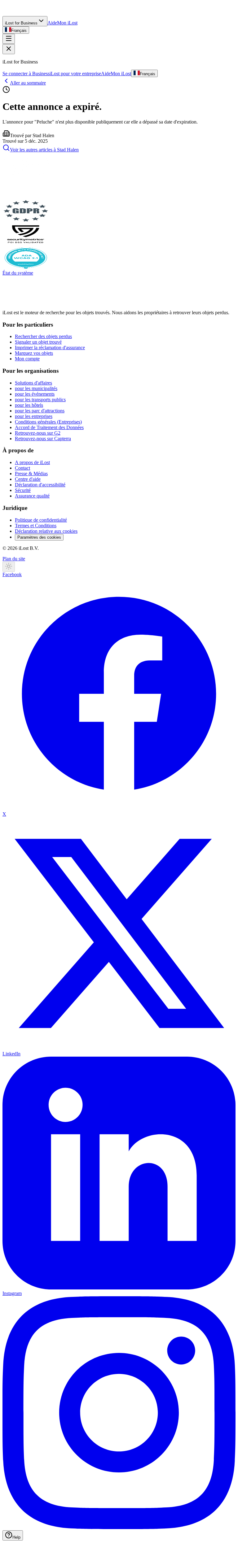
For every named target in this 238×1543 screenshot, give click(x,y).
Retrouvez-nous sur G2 (37, 433)
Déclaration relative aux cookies (46, 531)
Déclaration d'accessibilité (40, 484)
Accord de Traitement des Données (49, 427)
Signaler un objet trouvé (38, 342)
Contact (22, 468)
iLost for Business (21, 23)
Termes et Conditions (35, 525)
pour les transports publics (40, 399)
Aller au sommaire (28, 82)
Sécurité (23, 490)
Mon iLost (67, 22)
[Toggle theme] (8, 567)
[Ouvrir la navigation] (8, 39)
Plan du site (13, 558)
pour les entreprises (33, 416)
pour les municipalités (36, 388)
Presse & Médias (31, 473)
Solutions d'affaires (33, 382)
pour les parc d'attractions (39, 410)
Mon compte (27, 358)
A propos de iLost (32, 462)
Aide (52, 22)
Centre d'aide (28, 479)
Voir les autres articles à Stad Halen (44, 149)
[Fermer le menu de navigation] (8, 49)
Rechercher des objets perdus (43, 336)
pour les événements (35, 394)
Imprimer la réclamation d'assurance (50, 347)
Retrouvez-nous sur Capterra (43, 438)
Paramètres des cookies (39, 537)
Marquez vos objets (34, 353)
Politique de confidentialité (41, 520)
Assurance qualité (32, 495)
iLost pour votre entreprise (75, 73)
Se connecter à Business (26, 73)
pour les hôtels (29, 405)
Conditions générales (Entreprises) (48, 421)
